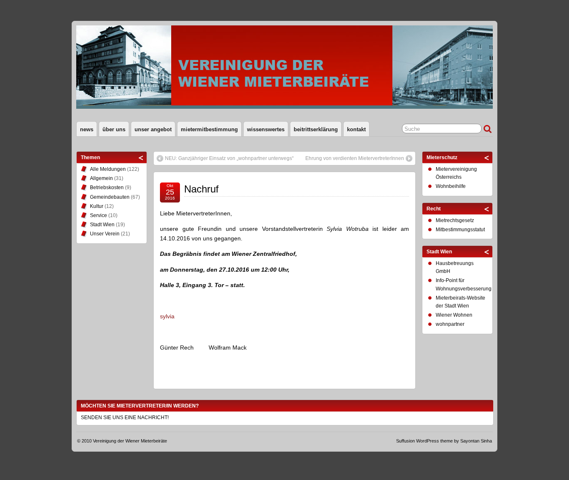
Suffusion (405, 440)
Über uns (113, 129)
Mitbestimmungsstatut (460, 229)
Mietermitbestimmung (209, 129)
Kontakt (356, 129)
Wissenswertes (265, 129)
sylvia (167, 316)
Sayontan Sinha (476, 440)
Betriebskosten (107, 187)
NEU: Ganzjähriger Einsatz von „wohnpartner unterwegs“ (229, 158)
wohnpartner (450, 324)
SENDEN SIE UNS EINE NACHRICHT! (125, 417)
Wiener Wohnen (454, 315)
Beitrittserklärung (316, 129)
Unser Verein (105, 234)
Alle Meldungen (108, 169)
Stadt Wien (102, 225)
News (86, 129)
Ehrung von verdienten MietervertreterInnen (354, 158)
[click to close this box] (141, 157)
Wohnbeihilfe (451, 186)
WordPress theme (434, 440)
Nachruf (201, 189)
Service (98, 215)
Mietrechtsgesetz (455, 220)
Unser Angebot (153, 129)
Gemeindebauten (110, 197)
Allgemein (101, 178)
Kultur (96, 206)
